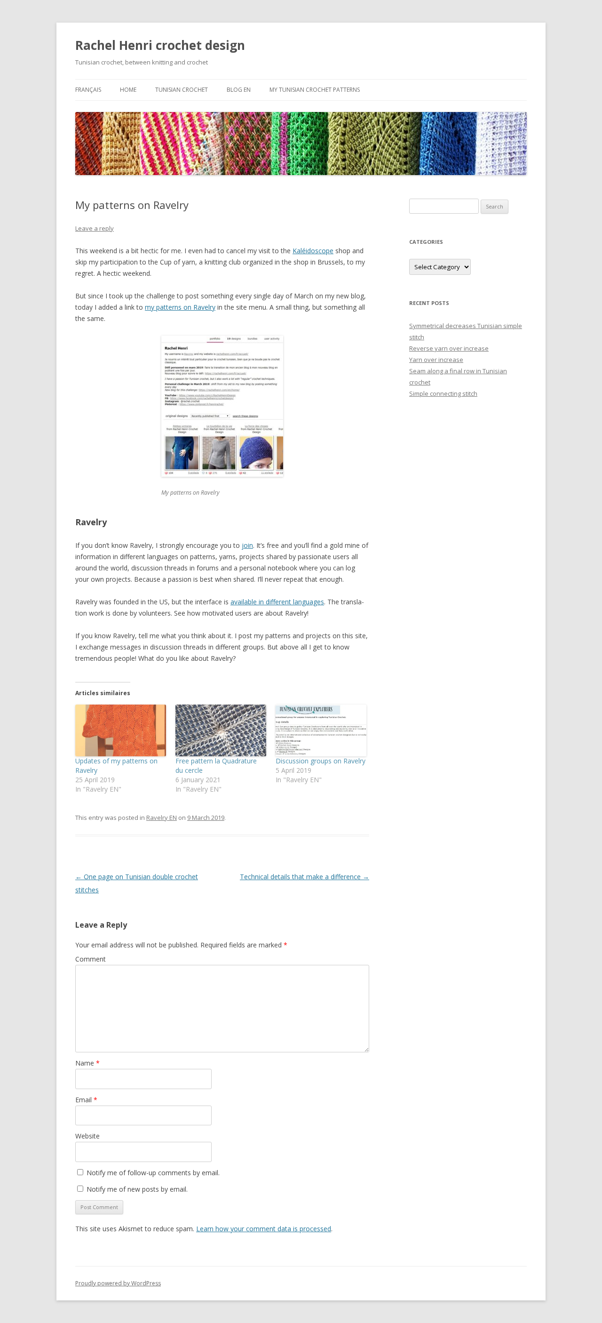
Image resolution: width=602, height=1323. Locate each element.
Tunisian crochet (181, 90)
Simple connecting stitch (443, 393)
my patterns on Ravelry (180, 307)
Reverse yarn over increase (449, 348)
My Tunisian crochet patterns (314, 90)
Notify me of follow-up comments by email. (153, 1172)
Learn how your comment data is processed (263, 1228)
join (247, 545)
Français (88, 90)
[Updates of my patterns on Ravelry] (120, 730)
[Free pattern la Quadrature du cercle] (220, 730)
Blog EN (239, 90)
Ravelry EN (161, 817)
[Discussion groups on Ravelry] (321, 730)
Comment (90, 958)
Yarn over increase (436, 359)
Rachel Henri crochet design (160, 45)
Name (87, 1062)
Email (86, 1099)
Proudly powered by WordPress (118, 1283)
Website (87, 1135)
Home (128, 90)
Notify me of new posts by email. (137, 1189)
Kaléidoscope (313, 250)
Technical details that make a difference (304, 876)
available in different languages (277, 601)
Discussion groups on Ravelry (320, 760)
